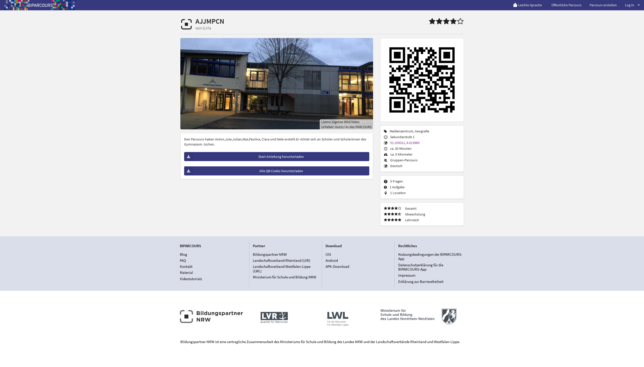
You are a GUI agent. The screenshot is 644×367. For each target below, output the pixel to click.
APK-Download (337, 266)
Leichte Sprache (530, 5)
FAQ (183, 260)
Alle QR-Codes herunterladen (281, 171)
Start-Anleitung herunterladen (281, 156)
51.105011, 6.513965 (405, 142)
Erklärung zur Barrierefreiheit (421, 281)
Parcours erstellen (603, 5)
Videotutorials (191, 278)
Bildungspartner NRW (270, 254)
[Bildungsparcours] (40, 5)
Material (186, 272)
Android (332, 260)
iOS (328, 254)
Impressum (406, 275)
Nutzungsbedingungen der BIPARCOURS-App (430, 256)
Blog (183, 254)
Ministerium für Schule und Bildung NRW (284, 277)
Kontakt (186, 266)
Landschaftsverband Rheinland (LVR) (281, 260)
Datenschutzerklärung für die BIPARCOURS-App (420, 267)
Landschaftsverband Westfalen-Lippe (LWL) (281, 268)
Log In (629, 5)
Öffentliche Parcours (566, 5)
